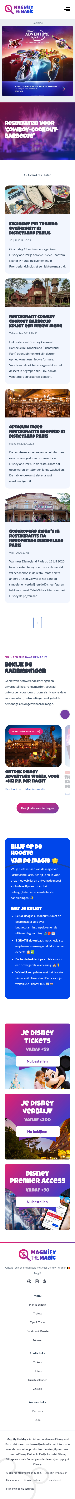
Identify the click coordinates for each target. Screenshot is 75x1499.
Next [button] (65, 714)
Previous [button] (54, 714)
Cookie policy (32, 1480)
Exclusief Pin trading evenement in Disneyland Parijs (33, 229)
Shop (38, 1419)
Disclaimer (12, 1480)
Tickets (37, 1313)
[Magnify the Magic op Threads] (44, 1282)
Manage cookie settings (20, 1488)
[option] (34, 761)
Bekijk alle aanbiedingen (37, 808)
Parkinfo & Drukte (37, 1331)
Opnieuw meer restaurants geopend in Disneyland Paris (37, 432)
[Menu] (67, 9)
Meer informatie (35, 789)
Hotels (38, 1371)
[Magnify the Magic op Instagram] (37, 1282)
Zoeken (37, 1388)
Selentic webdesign (56, 1472)
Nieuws (37, 1340)
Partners (37, 1411)
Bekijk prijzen (13, 789)
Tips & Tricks (37, 1322)
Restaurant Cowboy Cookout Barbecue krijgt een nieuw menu (35, 322)
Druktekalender (37, 1379)
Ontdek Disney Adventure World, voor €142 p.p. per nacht (32, 777)
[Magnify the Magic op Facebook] (29, 1282)
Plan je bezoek (37, 1304)
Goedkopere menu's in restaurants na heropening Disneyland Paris (36, 539)
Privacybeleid (53, 1480)
